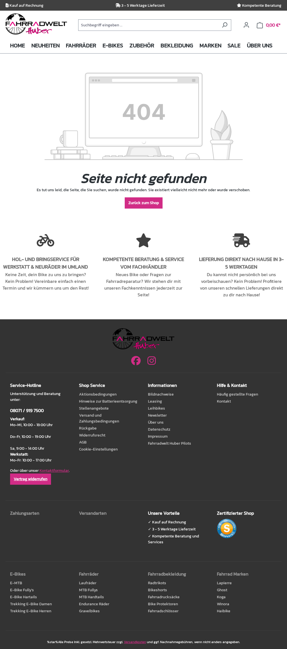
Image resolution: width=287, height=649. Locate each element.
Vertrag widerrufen (30, 479)
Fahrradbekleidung (167, 574)
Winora (223, 604)
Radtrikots (157, 583)
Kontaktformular (54, 471)
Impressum (158, 436)
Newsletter (157, 415)
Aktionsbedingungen (98, 394)
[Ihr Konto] (246, 25)
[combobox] (148, 25)
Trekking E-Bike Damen (31, 604)
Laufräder (87, 583)
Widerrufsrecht (92, 435)
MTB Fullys (88, 590)
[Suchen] (224, 25)
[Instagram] (151, 361)
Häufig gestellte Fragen (237, 394)
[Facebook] (136, 361)
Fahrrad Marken (232, 574)
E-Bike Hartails (23, 597)
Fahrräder (89, 574)
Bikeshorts (157, 590)
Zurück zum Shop (143, 203)
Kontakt (224, 401)
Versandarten (93, 513)
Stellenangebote (94, 408)
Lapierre (224, 583)
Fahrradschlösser (163, 611)
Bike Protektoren (163, 604)
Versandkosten (135, 642)
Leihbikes (156, 408)
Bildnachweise (161, 394)
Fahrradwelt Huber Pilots (169, 443)
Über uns (156, 422)
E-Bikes (18, 574)
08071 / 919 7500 (27, 410)
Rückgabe (88, 428)
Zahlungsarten (24, 513)
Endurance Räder (94, 604)
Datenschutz (159, 429)
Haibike (223, 611)
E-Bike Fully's (22, 590)
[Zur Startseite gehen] (36, 23)
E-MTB (16, 583)
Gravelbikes (89, 611)
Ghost (222, 590)
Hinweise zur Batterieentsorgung (108, 401)
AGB (83, 442)
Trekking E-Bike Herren (30, 611)
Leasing (155, 401)
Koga (221, 597)
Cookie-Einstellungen (98, 449)
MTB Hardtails (91, 597)
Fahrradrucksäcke (164, 597)
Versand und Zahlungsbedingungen (99, 418)
